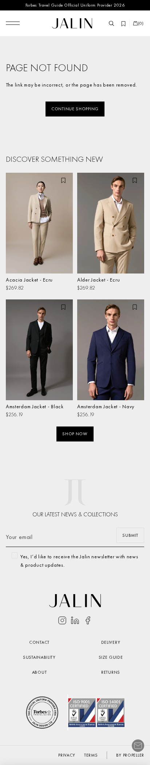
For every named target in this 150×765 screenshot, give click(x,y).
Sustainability (39, 657)
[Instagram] (62, 620)
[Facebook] (87, 620)
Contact (39, 642)
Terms (91, 755)
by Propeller (130, 755)
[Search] (111, 23)
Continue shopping (75, 109)
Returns (110, 672)
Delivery (111, 642)
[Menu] (12, 23)
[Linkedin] (75, 620)
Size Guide (111, 657)
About (39, 672)
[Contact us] (138, 745)
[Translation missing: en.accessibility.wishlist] (123, 23)
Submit (130, 535)
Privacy (66, 755)
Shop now (75, 434)
